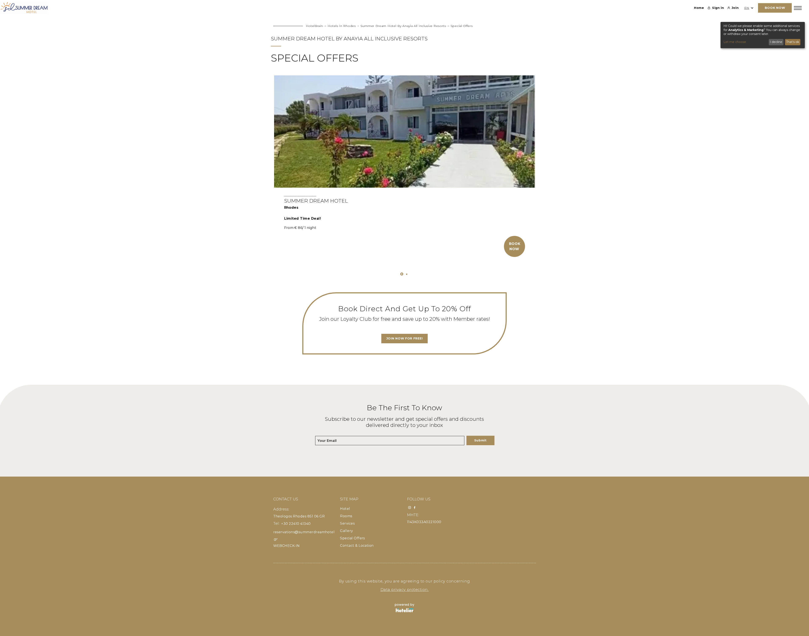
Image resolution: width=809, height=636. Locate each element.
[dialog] (763, 35)
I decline (776, 42)
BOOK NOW (775, 8)
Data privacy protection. (404, 589)
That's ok (792, 42)
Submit (480, 440)
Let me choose (734, 42)
